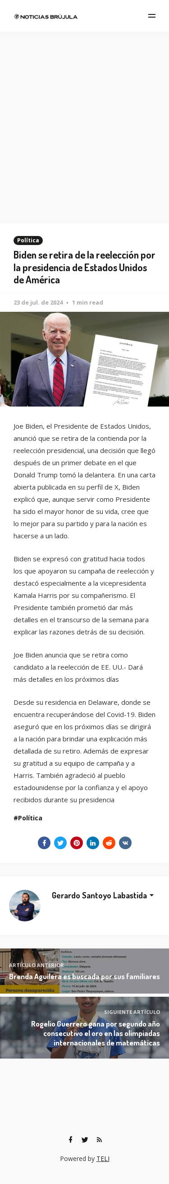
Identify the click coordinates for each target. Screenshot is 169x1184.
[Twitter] (85, 1140)
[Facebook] (71, 1140)
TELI (103, 1158)
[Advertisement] (84, 120)
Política (28, 240)
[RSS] (99, 1140)
